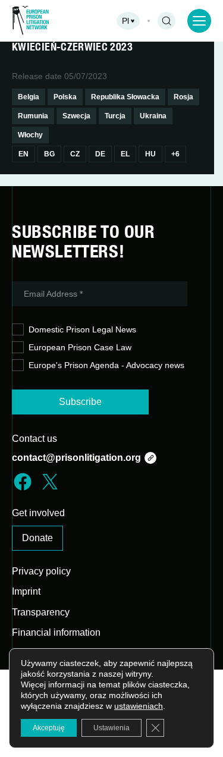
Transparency (41, 612)
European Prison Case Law (80, 347)
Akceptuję (49, 728)
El (125, 154)
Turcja (115, 116)
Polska (65, 97)
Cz (75, 154)
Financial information (56, 632)
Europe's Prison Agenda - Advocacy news (106, 365)
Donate (37, 538)
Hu (150, 154)
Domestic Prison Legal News (82, 329)
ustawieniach (138, 706)
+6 (175, 154)
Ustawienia (111, 728)
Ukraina (153, 116)
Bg (49, 154)
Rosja (183, 97)
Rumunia (33, 116)
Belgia (28, 97)
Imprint (26, 591)
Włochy (30, 135)
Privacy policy (41, 571)
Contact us (34, 439)
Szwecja (76, 116)
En (23, 154)
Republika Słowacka (125, 97)
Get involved (38, 513)
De (100, 154)
